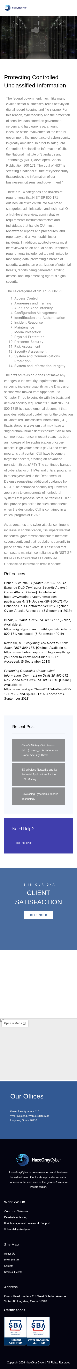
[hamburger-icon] (70, 8)
